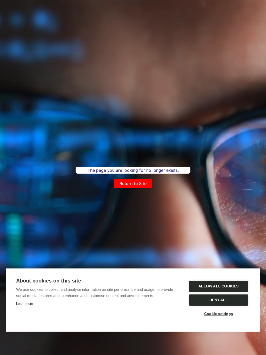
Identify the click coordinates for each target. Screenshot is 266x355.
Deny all (218, 300)
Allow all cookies (218, 286)
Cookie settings (218, 314)
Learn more (24, 304)
